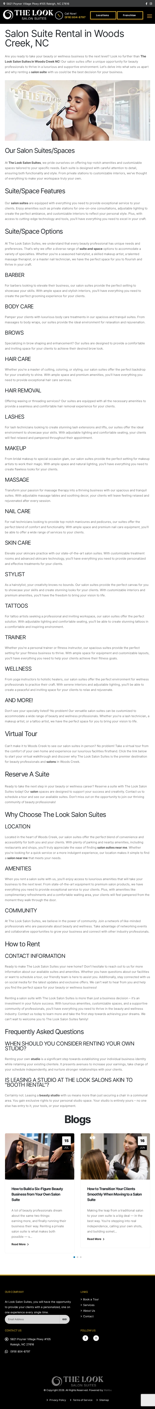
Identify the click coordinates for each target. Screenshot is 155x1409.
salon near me (17, 858)
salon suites (19, 203)
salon (34, 791)
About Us (89, 1310)
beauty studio (49, 1095)
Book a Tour (91, 1299)
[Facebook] (85, 1338)
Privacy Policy (57, 1400)
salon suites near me (112, 847)
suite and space (91, 249)
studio (35, 1059)
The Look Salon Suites (24, 163)
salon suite (39, 72)
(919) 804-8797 (20, 1351)
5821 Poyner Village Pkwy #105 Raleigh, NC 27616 (37, 3)
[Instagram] (96, 1338)
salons (51, 762)
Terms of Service (82, 1400)
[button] (74, 1257)
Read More (19, 1244)
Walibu (108, 1390)
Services (88, 1305)
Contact (88, 1316)
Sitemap (104, 1400)
